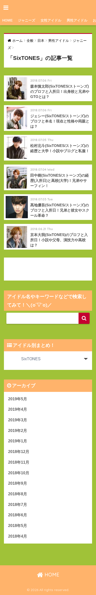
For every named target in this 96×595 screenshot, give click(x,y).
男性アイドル (77, 20)
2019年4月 (17, 409)
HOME (7, 20)
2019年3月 (17, 420)
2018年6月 (17, 515)
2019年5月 (17, 399)
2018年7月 (17, 504)
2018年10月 (18, 473)
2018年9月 (17, 483)
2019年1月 (17, 441)
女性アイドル (51, 20)
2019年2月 (17, 430)
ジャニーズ (26, 20)
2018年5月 (17, 526)
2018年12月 (18, 452)
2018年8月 (17, 494)
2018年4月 (17, 536)
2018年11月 (18, 462)
